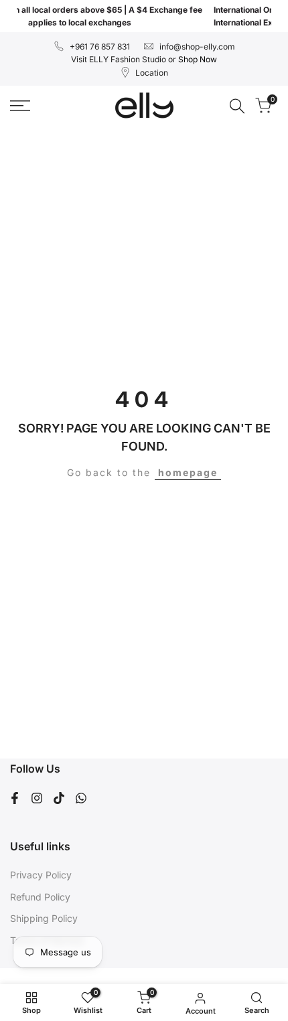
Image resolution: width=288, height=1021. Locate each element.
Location (151, 73)
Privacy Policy (41, 874)
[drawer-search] (237, 106)
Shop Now (197, 59)
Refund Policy (40, 896)
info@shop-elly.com (197, 47)
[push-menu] (20, 105)
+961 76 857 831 (100, 47)
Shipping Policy (44, 918)
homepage (188, 472)
